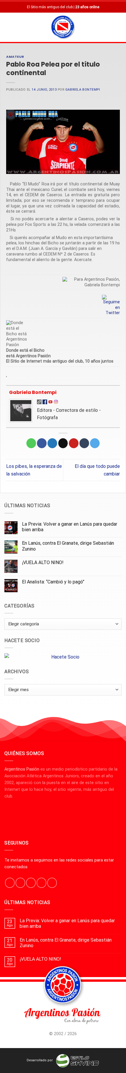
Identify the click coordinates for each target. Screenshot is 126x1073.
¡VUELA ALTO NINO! (43, 562)
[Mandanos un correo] (41, 883)
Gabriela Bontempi (82, 90)
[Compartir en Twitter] (52, 443)
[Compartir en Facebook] (42, 443)
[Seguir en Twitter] (31, 883)
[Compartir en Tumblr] (84, 443)
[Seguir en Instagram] (20, 883)
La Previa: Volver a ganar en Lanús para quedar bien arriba (69, 526)
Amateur (15, 56)
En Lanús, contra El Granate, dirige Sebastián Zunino (68, 545)
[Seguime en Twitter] (111, 305)
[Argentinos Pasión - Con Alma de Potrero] (63, 28)
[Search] (119, 27)
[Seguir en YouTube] (52, 883)
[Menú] (7, 27)
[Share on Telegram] (95, 443)
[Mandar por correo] (63, 443)
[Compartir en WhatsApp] (31, 443)
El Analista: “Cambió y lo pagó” (53, 582)
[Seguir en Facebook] (10, 883)
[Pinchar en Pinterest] (74, 443)
